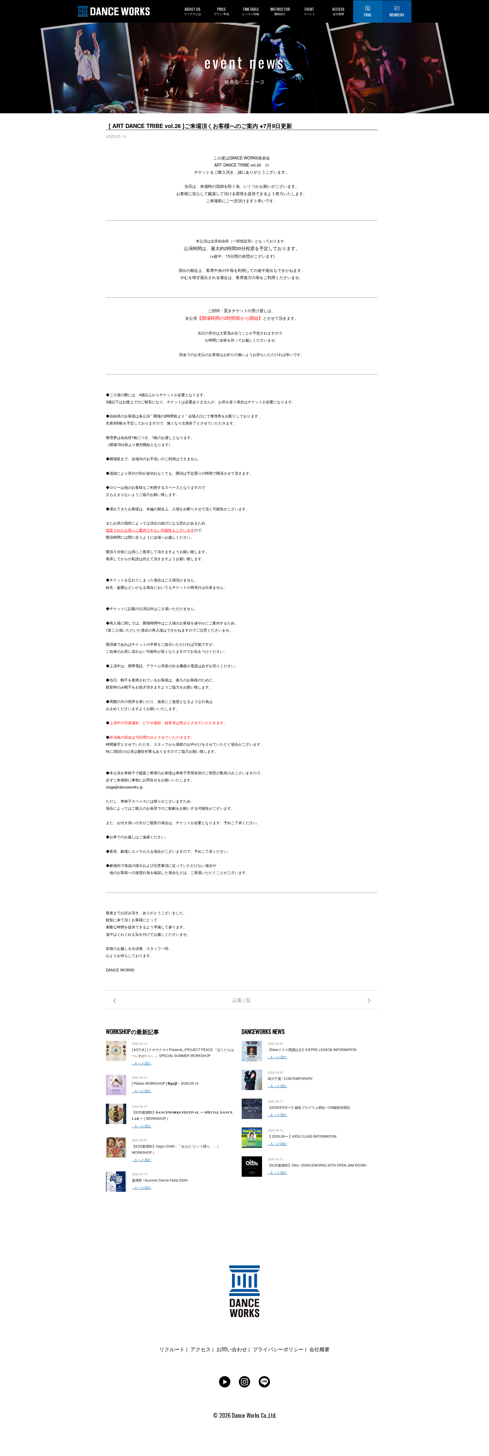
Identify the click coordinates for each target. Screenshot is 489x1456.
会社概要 (319, 1349)
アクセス (200, 1349)
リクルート (172, 1349)
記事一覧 (242, 1000)
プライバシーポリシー (278, 1349)
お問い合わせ (231, 1349)
